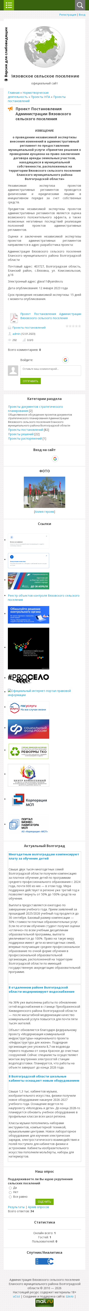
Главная (13, 93)
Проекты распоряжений (25, 438)
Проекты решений (21, 434)
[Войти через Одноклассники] (73, 360)
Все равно (20, 1197)
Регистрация (67, 14)
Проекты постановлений (29, 327)
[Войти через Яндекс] (58, 360)
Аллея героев (44, 512)
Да (15, 1188)
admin (16, 334)
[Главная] (44, 67)
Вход (82, 14)
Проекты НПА (40, 97)
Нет (15, 1192)
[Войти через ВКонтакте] (44, 360)
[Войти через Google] (65, 360)
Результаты (16, 1207)
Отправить (30, 381)
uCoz (16, 1296)
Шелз (69, 1296)
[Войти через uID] (37, 360)
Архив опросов (38, 1207)
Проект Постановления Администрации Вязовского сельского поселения (50, 316)
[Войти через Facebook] (51, 360)
